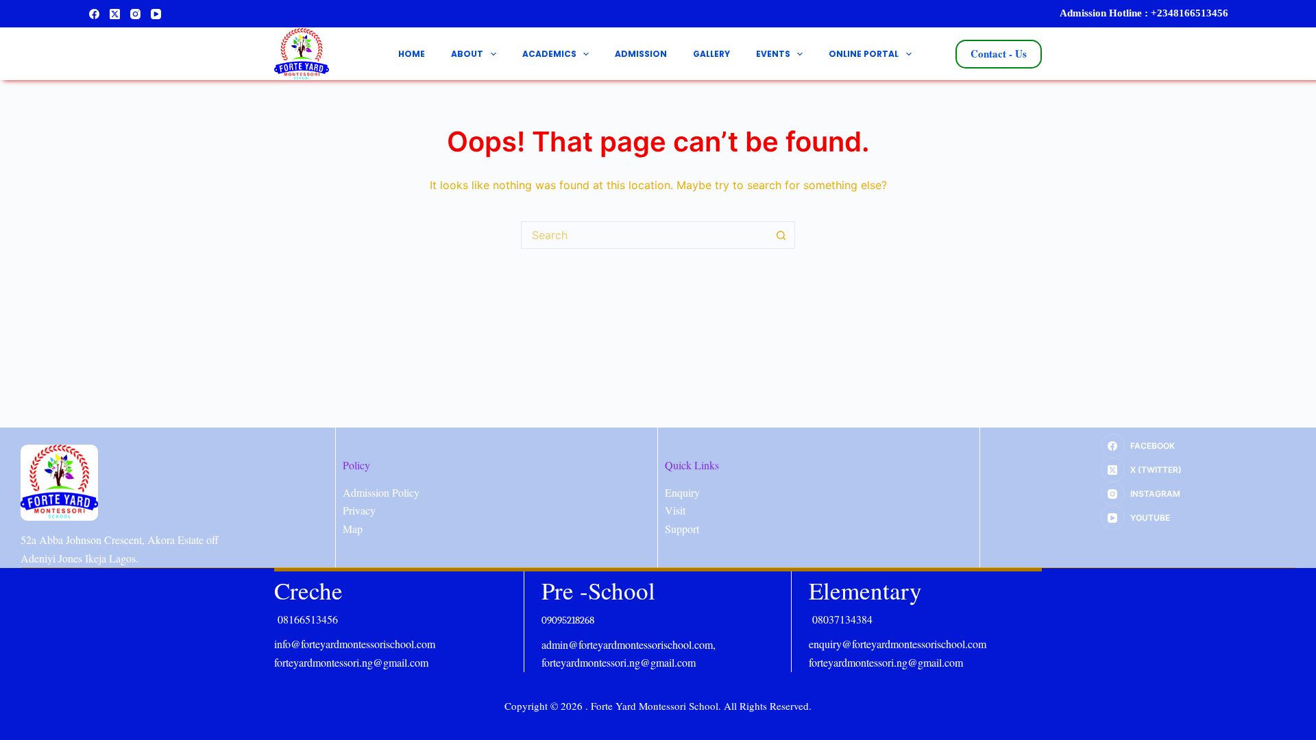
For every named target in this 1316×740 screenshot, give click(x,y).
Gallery (711, 54)
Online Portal (864, 54)
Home (411, 54)
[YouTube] (156, 14)
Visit (675, 510)
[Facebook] (94, 14)
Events (773, 54)
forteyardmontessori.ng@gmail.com (351, 662)
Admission (641, 54)
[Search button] (781, 235)
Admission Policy (381, 492)
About (467, 54)
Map (353, 528)
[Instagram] (135, 14)
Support (682, 528)
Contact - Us (999, 53)
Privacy (359, 510)
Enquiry (682, 492)
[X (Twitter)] (115, 14)
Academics (549, 54)
